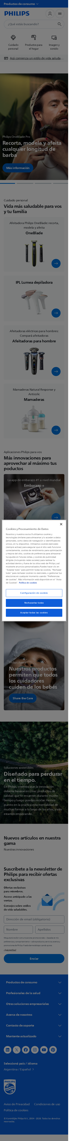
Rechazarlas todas (34, 603)
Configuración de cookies (34, 593)
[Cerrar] (61, 524)
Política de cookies (28, 583)
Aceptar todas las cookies (34, 613)
